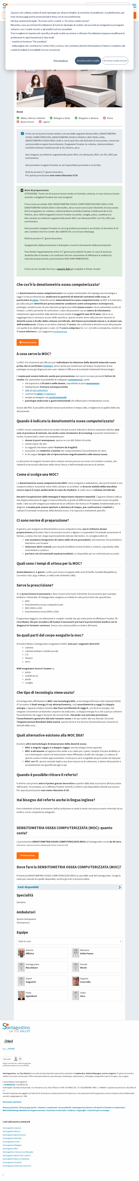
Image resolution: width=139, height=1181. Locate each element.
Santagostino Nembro (12, 1138)
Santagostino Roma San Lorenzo (17, 1155)
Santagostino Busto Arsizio (14, 1135)
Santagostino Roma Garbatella (16, 1159)
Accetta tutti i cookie (88, 60)
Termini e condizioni (47, 1107)
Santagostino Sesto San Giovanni (17, 1165)
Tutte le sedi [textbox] (24, 941)
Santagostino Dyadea (12, 1162)
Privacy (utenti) (10, 1107)
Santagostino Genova (12, 1128)
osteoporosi (75, 379)
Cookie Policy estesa (53, 45)
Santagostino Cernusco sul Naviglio (18, 1152)
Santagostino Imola (11, 1141)
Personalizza (61, 60)
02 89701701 (9, 1084)
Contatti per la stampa (98, 1110)
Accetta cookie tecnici (115, 60)
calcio (39, 393)
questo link (63, 268)
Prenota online (29, 342)
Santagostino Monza (12, 1131)
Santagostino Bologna (12, 1145)
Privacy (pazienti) (27, 1107)
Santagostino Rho (10, 1148)
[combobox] (69, 941)
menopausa (92, 383)
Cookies (71, 1110)
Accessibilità (65, 1107)
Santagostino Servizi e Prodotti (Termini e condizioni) (99, 1107)
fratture (48, 365)
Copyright (81, 1110)
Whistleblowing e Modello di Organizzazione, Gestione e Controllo (34, 1110)
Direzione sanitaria (12, 1102)
